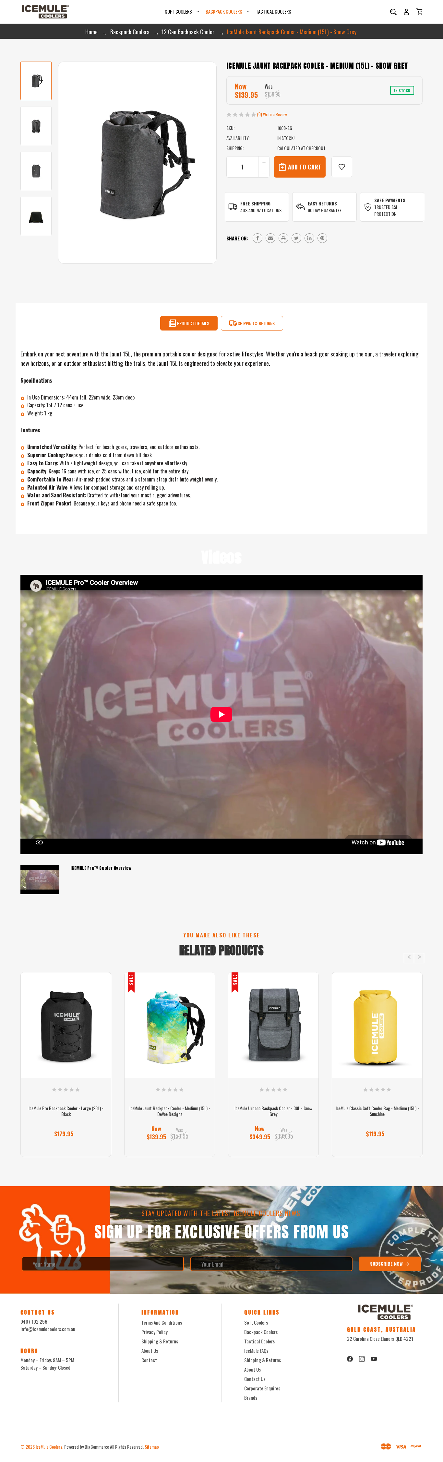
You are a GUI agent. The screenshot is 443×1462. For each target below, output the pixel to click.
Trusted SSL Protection (386, 210)
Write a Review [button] (275, 114)
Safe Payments (389, 200)
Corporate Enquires (262, 1388)
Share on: (237, 238)
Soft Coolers (178, 11)
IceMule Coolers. (49, 1446)
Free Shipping (255, 203)
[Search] (393, 11)
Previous (409, 958)
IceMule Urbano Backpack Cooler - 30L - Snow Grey (273, 1111)
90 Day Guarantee (324, 210)
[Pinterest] (322, 238)
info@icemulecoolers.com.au (47, 1328)
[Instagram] (362, 1359)
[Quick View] (65, 1052)
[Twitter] (296, 238)
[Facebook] (257, 238)
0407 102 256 (33, 1321)
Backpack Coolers (224, 11)
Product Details (192, 323)
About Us (149, 1350)
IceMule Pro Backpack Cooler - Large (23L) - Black (66, 1111)
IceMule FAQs (256, 1350)
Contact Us (254, 1378)
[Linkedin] (309, 238)
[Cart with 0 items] (419, 11)
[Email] (270, 238)
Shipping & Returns (256, 323)
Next (419, 958)
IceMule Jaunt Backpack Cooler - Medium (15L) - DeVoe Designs (169, 1111)
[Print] (283, 238)
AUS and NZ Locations (260, 210)
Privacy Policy (154, 1331)
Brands (250, 1397)
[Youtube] (374, 1359)
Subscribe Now (387, 1263)
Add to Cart (167, 1145)
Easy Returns (322, 203)
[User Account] (406, 11)
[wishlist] (341, 167)
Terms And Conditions (161, 1322)
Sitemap (152, 1446)
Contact (149, 1359)
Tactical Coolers (273, 11)
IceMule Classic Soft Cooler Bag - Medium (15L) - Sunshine (377, 1111)
